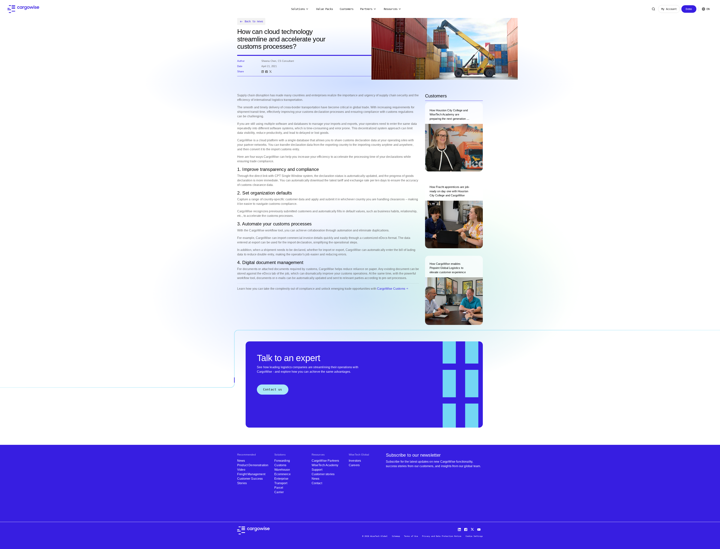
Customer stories (323, 474)
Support (317, 469)
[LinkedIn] (262, 71)
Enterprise (281, 478)
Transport (280, 483)
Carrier (279, 492)
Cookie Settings (474, 536)
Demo (689, 8)
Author (240, 61)
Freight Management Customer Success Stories (251, 479)
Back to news (254, 21)
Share (240, 71)
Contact (317, 483)
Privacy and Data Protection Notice (441, 536)
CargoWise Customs (391, 288)
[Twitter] (473, 528)
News (241, 460)
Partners (366, 8)
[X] (270, 71)
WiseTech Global (359, 454)
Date (239, 66)
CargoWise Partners (325, 460)
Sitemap (396, 536)
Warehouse (282, 469)
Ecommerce (282, 474)
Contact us (272, 389)
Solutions (298, 8)
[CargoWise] (23, 9)
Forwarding (282, 460)
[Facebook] (266, 71)
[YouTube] (479, 528)
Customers (346, 8)
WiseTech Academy (325, 465)
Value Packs (324, 8)
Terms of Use (411, 536)
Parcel (278, 487)
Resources (391, 8)
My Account (669, 8)
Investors (355, 460)
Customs (280, 465)
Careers (354, 465)
